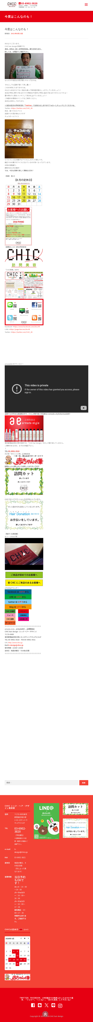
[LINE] (53, 1005)
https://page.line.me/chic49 (20, 329)
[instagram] (60, 1005)
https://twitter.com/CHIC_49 (22, 108)
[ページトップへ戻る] (45, 1014)
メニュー (86, 4)
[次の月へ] (28, 938)
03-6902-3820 (13, 451)
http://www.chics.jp (15, 642)
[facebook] (33, 1005)
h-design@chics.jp (15, 645)
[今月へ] (25, 938)
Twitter (28, 105)
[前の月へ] (21, 938)
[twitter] (46, 1005)
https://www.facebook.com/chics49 (27, 326)
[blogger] (40, 1005)
